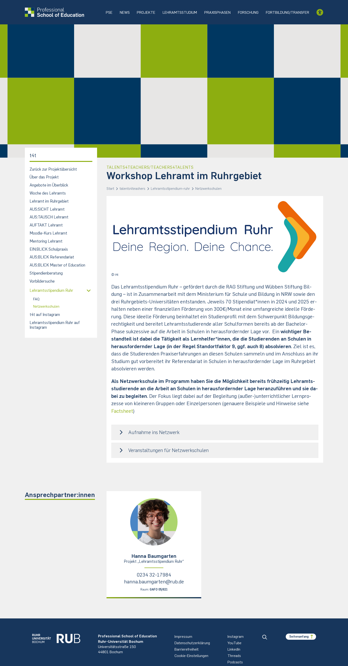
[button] (214, 432)
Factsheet (122, 411)
